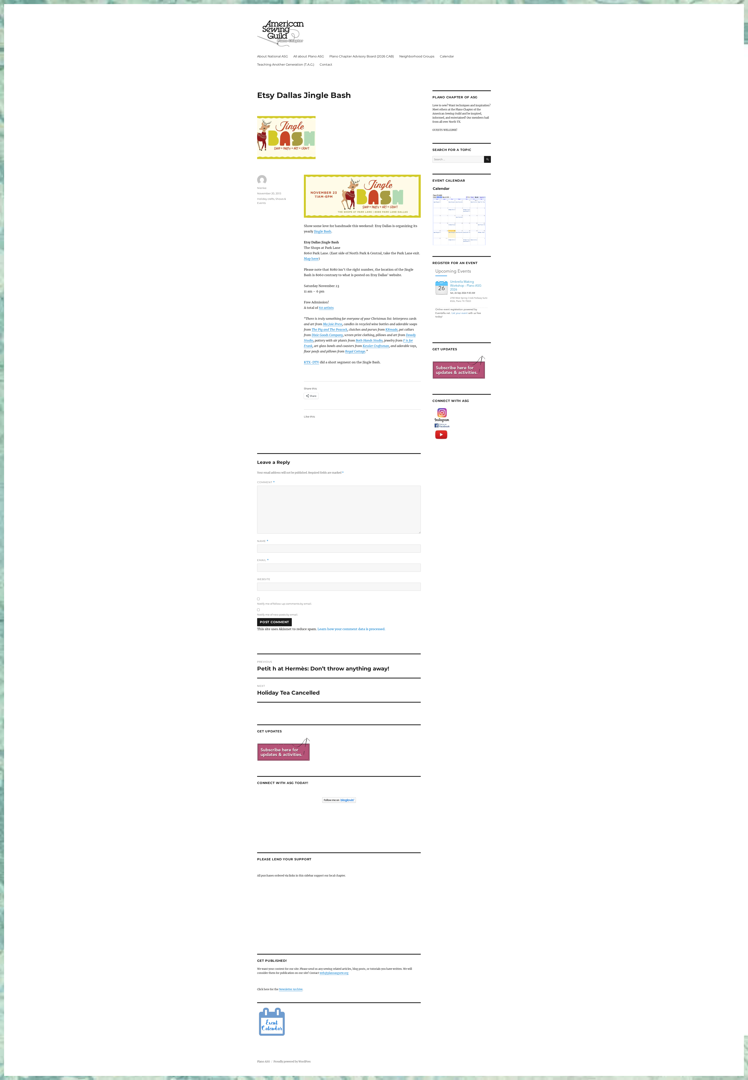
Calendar (447, 56)
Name (262, 541)
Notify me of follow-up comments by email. (284, 603)
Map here (311, 259)
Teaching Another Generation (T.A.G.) (285, 64)
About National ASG (272, 56)
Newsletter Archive (291, 989)
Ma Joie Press (332, 324)
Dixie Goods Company (327, 335)
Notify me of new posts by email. (277, 614)
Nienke (261, 187)
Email (263, 560)
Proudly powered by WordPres (292, 1061)
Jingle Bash (322, 231)
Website (263, 579)
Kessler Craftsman (376, 346)
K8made (391, 329)
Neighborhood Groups (416, 56)
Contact (326, 64)
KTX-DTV (311, 362)
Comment (266, 482)
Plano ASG (263, 1061)
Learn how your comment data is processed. (351, 629)
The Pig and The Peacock (329, 329)
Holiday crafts (265, 198)
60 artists (326, 308)
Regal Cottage (355, 351)
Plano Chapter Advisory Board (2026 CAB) (361, 56)
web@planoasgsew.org (334, 973)
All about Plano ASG (308, 56)
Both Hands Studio (369, 340)
